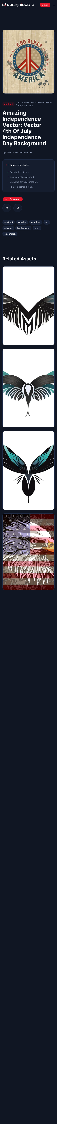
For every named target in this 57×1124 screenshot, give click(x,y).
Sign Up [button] (45, 5)
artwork (8, 228)
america (22, 222)
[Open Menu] (54, 4)
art (46, 222)
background (23, 228)
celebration (10, 233)
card (37, 228)
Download (15, 199)
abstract (8, 222)
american (35, 222)
